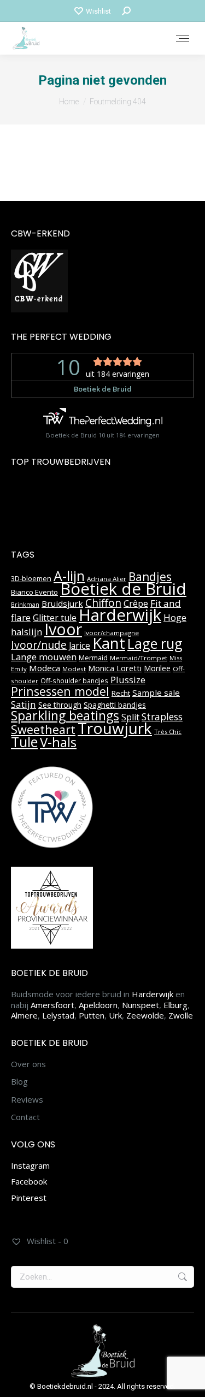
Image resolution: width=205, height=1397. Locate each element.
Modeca (44, 667)
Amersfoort (52, 1004)
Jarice (79, 646)
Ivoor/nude (39, 644)
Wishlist (98, 11)
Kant (108, 642)
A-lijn (69, 575)
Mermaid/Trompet (138, 658)
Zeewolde (145, 1015)
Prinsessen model (60, 691)
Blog (19, 1081)
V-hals (58, 742)
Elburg (175, 1004)
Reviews (27, 1099)
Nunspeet (140, 1004)
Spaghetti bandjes (115, 705)
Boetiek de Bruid (123, 589)
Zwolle (180, 1015)
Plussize (127, 679)
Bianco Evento (34, 592)
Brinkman (25, 604)
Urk (115, 1015)
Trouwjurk (115, 728)
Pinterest (28, 1197)
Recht (121, 693)
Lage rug (155, 643)
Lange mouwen (44, 656)
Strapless (162, 716)
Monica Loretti (115, 668)
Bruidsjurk (62, 603)
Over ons (28, 1064)
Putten (91, 1015)
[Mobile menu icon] (182, 38)
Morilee (157, 668)
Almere (24, 1015)
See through (59, 705)
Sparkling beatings (65, 715)
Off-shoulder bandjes (74, 680)
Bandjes (150, 576)
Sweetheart (43, 729)
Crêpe (136, 603)
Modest (74, 669)
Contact (25, 1117)
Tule (24, 741)
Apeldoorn (98, 1004)
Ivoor (63, 629)
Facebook (29, 1181)
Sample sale (156, 692)
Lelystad (58, 1015)
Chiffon (103, 603)
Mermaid (93, 657)
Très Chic (167, 731)
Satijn (23, 704)
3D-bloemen (31, 578)
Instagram (30, 1165)
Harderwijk (120, 615)
